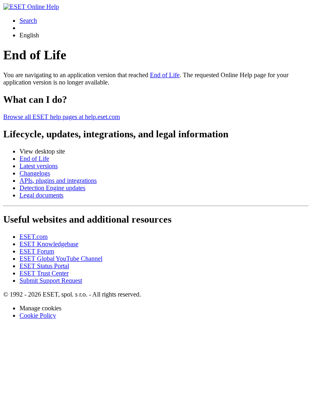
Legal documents (41, 195)
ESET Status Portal (44, 265)
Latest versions (39, 165)
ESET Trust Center (44, 273)
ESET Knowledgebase (49, 243)
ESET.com (34, 236)
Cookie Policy (38, 315)
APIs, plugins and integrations (58, 180)
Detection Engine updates (52, 187)
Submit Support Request (51, 280)
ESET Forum (37, 251)
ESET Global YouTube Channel (61, 258)
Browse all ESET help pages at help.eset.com (61, 116)
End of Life (165, 75)
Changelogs (35, 173)
